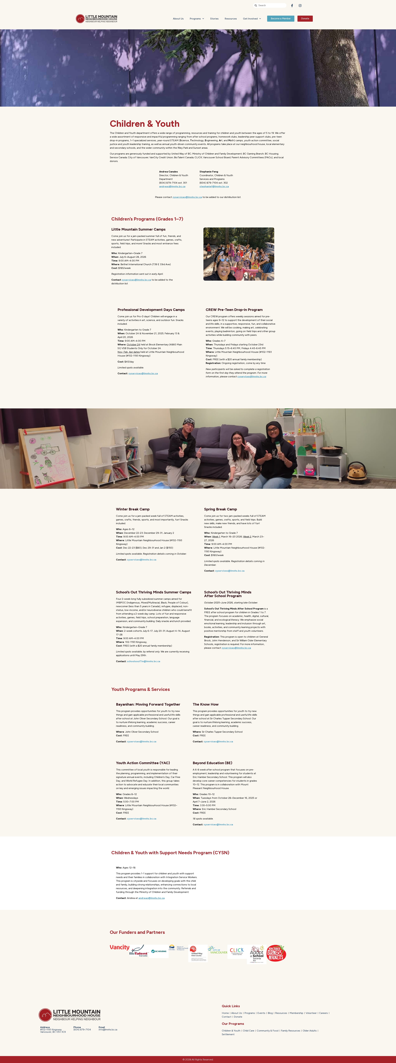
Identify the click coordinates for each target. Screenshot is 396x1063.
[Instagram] (300, 5)
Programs (195, 18)
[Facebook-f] (292, 5)
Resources (231, 18)
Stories (214, 18)
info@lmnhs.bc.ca (108, 1028)
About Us (178, 18)
